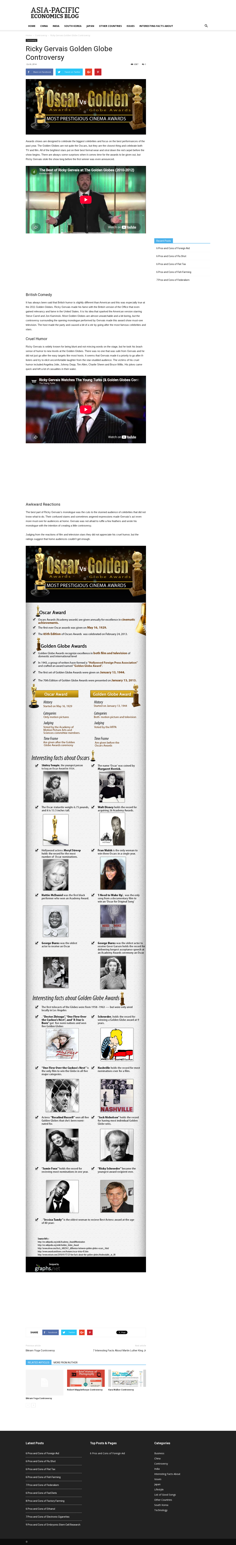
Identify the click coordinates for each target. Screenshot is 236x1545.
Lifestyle (159, 1489)
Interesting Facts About (156, 26)
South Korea (73, 26)
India (56, 26)
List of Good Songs (165, 1494)
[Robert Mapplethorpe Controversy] (86, 1378)
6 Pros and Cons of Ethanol (40, 1508)
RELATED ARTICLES (38, 1362)
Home (31, 26)
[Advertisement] (86, 263)
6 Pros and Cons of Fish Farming (173, 272)
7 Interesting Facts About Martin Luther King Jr (119, 1350)
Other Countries (110, 26)
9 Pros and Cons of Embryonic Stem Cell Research (53, 1524)
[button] (206, 26)
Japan (90, 26)
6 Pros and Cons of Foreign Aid (173, 248)
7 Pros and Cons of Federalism (173, 280)
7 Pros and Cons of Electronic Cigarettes (47, 1516)
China (44, 26)
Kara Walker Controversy (121, 1389)
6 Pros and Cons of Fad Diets (41, 1493)
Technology (160, 1510)
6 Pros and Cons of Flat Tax (171, 264)
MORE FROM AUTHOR (66, 1362)
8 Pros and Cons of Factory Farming (45, 1501)
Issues (131, 26)
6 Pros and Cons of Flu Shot (171, 256)
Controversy (41, 35)
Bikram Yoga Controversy (40, 1350)
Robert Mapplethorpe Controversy (84, 1389)
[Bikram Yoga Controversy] (44, 1382)
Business (159, 1453)
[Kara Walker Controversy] (127, 1378)
